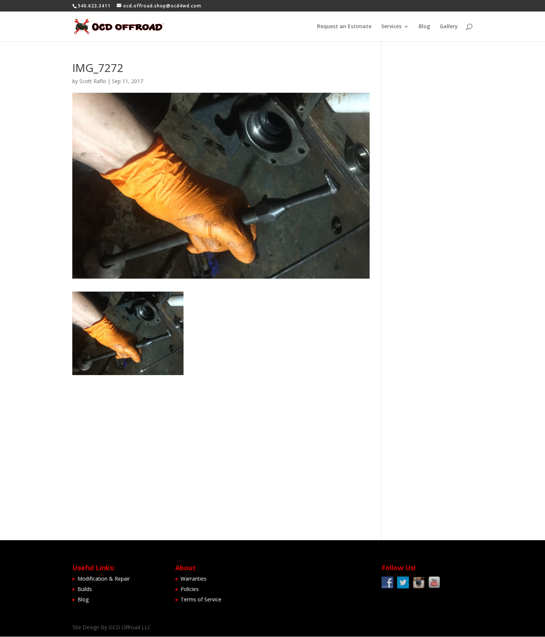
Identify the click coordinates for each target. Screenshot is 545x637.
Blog (424, 27)
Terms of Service (201, 599)
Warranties (194, 578)
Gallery (449, 27)
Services (391, 27)
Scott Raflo (92, 81)
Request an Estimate (344, 27)
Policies (190, 588)
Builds (84, 588)
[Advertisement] (433, 173)
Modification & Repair (103, 578)
